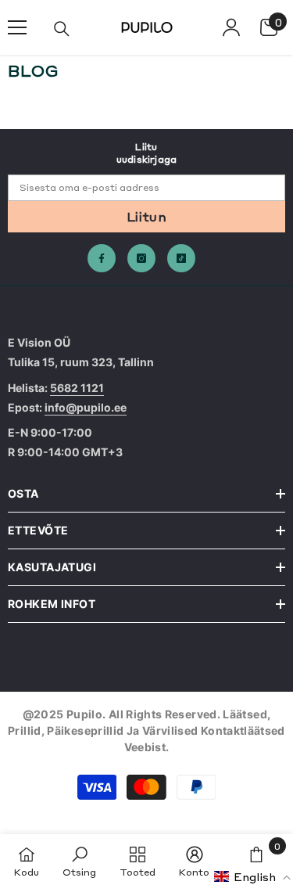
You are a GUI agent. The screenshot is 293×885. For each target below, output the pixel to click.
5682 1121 (77, 387)
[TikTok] (181, 258)
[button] (253, 876)
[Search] (61, 29)
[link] (79, 859)
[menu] (17, 27)
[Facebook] (102, 258)
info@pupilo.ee (86, 407)
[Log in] (231, 27)
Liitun (146, 216)
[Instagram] (141, 258)
